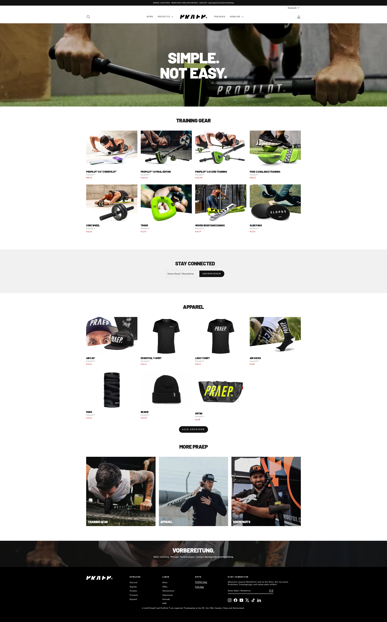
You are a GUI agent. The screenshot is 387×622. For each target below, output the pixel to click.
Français (134, 595)
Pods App (199, 587)
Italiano (133, 591)
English (133, 587)
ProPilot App (201, 582)
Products (164, 17)
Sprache (235, 17)
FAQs (165, 587)
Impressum (168, 595)
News (150, 17)
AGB (164, 603)
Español (133, 599)
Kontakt (166, 599)
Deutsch (133, 582)
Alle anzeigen (193, 429)
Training (219, 17)
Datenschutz (169, 591)
